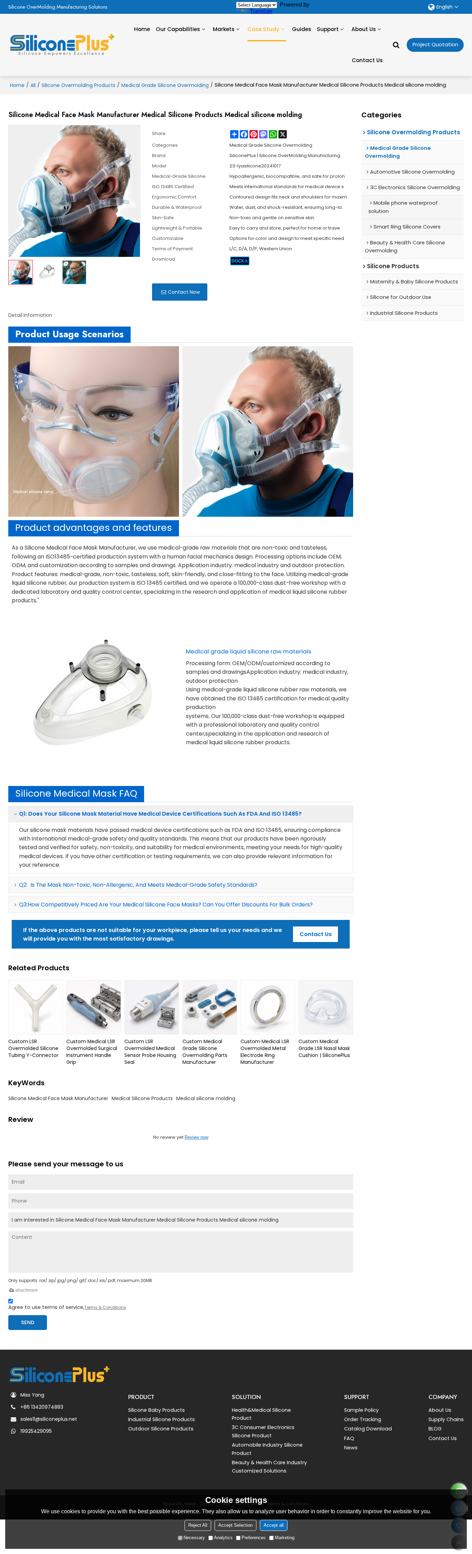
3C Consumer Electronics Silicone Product (263, 1431)
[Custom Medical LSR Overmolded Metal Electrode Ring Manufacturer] (267, 1007)
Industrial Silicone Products (161, 1419)
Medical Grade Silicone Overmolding (165, 85)
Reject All (197, 1525)
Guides (301, 29)
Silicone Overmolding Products (78, 85)
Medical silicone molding (205, 1098)
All (33, 85)
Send (27, 1322)
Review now (196, 1137)
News (351, 1447)
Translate (261, 11)
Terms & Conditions (105, 1307)
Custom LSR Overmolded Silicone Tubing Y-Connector (33, 1048)
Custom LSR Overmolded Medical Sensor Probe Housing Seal (150, 1052)
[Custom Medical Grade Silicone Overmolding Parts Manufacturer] (209, 1007)
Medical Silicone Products (142, 1098)
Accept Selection (235, 1525)
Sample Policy (361, 1410)
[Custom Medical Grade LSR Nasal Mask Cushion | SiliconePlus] (326, 1007)
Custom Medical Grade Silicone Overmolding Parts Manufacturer (204, 1052)
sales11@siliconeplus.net (48, 1419)
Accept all (274, 1525)
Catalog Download (368, 1428)
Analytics (223, 1537)
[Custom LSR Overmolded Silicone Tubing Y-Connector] (35, 1007)
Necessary (194, 1537)
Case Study (263, 29)
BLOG (435, 1428)
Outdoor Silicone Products (160, 1428)
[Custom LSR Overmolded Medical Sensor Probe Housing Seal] (151, 1007)
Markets (224, 29)
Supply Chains (446, 1419)
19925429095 (36, 1431)
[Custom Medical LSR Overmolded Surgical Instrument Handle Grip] (93, 1007)
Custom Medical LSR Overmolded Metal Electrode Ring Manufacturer (264, 1052)
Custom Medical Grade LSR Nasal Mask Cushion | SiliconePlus (324, 1048)
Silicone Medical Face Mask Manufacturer (58, 1098)
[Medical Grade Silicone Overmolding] (240, 260)
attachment (26, 1290)
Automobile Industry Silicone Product (267, 1448)
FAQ (349, 1438)
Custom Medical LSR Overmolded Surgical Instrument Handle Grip (91, 1052)
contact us (316, 934)
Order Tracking (362, 1419)
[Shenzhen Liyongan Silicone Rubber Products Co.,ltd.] (61, 42)
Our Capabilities (178, 29)
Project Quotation (435, 44)
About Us (363, 29)
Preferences (254, 1537)
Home (142, 29)
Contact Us (367, 60)
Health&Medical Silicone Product (261, 1414)
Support (328, 29)
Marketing (284, 1537)
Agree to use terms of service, (67, 1307)
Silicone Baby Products (156, 1410)
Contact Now (184, 292)
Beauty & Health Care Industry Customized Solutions (269, 1466)
